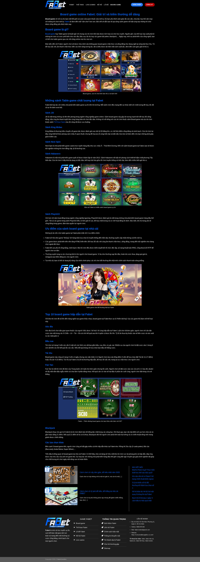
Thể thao (80, 5)
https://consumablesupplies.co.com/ (142, 535)
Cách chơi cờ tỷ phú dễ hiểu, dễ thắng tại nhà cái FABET (99, 492)
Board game (115, 5)
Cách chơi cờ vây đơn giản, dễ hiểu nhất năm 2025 (100, 472)
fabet (71, 5)
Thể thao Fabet (59, 122)
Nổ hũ (99, 5)
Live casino (90, 5)
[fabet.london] (55, 5)
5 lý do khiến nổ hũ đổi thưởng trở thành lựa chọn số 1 (143, 485)
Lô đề (106, 5)
